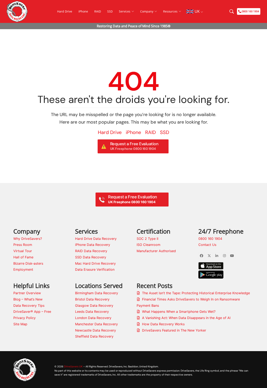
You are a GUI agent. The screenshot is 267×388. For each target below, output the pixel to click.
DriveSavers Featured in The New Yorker (174, 330)
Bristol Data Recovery (92, 299)
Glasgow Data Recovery (94, 305)
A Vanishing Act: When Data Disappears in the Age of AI (186, 318)
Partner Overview (27, 293)
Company (146, 11)
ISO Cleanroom (148, 245)
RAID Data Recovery (91, 251)
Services (124, 11)
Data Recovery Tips (28, 305)
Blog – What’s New (28, 299)
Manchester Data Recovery (96, 324)
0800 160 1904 (210, 239)
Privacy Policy (24, 318)
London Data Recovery (93, 318)
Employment (23, 269)
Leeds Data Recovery (92, 311)
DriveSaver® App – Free (32, 311)
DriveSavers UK (73, 366)
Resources (170, 11)
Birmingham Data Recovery (96, 293)
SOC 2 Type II (147, 239)
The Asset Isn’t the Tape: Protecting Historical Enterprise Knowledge (196, 293)
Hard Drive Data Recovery (96, 239)
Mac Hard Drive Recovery (95, 263)
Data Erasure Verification (95, 269)
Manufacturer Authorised (156, 251)
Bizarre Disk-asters (28, 263)
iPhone (83, 11)
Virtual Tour (22, 251)
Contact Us (207, 245)
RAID (97, 11)
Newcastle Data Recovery (95, 330)
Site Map (20, 324)
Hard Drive (64, 11)
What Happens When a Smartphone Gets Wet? (178, 311)
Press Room (22, 245)
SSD (110, 11)
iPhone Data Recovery (92, 245)
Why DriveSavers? (27, 239)
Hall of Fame (23, 257)
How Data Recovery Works (163, 324)
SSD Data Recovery (90, 257)
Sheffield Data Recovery (94, 336)
